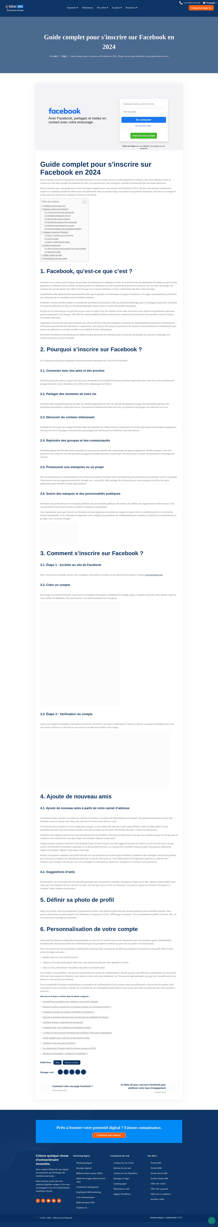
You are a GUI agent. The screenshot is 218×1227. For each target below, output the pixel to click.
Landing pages (120, 1183)
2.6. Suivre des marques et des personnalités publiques (63, 229)
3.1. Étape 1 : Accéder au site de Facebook (59, 235)
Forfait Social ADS (159, 1173)
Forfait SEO (156, 1163)
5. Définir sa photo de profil (52, 255)
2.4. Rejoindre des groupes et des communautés (61, 222)
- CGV (179, 1217)
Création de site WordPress (126, 1173)
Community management (87, 1187)
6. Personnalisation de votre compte (54, 258)
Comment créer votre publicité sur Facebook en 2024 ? (67, 1027)
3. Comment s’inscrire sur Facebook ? (55, 232)
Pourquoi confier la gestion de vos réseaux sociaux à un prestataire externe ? (77, 1007)
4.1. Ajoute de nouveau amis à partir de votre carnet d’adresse (65, 248)
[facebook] (60, 1072)
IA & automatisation (85, 1197)
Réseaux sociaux (71, 1062)
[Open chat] (211, 1220)
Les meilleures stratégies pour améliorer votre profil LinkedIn (70, 1001)
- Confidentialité (170, 1217)
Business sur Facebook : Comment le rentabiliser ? (65, 1053)
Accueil (53, 56)
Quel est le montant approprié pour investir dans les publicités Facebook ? (76, 1017)
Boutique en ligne (121, 1178)
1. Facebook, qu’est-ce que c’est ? (54, 206)
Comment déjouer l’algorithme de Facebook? (63, 1022)
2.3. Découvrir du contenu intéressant (57, 219)
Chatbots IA (81, 1207)
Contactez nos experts (109, 1135)
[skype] (83, 1072)
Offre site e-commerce (161, 1194)
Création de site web (119, 1156)
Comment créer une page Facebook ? (59, 1043)
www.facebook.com (154, 575)
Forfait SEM (156, 1168)
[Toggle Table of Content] (83, 202)
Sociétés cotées (157, 1199)
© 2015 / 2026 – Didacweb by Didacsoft (56, 1218)
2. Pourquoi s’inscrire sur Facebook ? (55, 209)
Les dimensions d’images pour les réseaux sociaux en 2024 (69, 1048)
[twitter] (66, 1072)
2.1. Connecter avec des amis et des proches (59, 212)
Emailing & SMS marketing (88, 1192)
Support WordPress (122, 1194)
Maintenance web (121, 1189)
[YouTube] (48, 1201)
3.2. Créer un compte (52, 239)
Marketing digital (81, 1156)
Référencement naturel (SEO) (89, 1173)
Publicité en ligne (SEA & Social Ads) (90, 1180)
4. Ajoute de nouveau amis (51, 245)
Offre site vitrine (158, 1183)
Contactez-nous (200, 7)
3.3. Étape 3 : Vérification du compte (57, 242)
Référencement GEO (85, 1202)
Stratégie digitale (84, 1168)
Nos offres (152, 1156)
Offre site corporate (159, 1189)
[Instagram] (43, 1201)
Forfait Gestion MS (159, 1178)
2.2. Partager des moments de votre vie (58, 216)
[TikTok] (59, 1201)
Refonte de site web (122, 1168)
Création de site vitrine (124, 1163)
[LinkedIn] (54, 1201)
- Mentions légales (156, 1217)
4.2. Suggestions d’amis (53, 252)
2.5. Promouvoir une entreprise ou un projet (59, 225)
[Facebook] (38, 1201)
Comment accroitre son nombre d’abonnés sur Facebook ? (69, 1012)
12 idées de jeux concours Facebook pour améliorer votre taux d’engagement (77, 1032)
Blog (63, 56)
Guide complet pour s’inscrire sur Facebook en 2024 (66, 1038)
